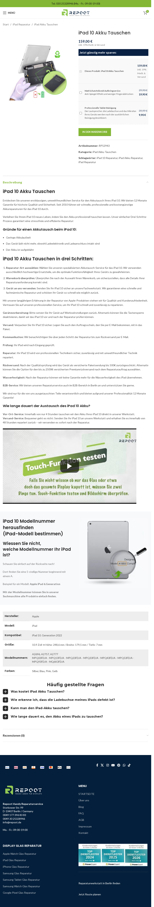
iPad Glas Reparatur (14, 860)
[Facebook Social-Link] (97, 765)
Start (6, 24)
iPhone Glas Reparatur (16, 866)
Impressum (85, 826)
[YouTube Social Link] (113, 765)
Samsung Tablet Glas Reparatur (21, 879)
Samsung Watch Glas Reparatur (21, 886)
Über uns (84, 800)
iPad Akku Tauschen (46, 24)
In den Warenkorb (94, 131)
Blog (81, 806)
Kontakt (83, 832)
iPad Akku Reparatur (131, 158)
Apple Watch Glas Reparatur (19, 853)
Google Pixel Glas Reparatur (19, 892)
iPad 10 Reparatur (107, 158)
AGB (81, 819)
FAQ (81, 813)
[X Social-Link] (102, 765)
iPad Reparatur (21, 24)
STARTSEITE (86, 793)
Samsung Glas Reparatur (17, 873)
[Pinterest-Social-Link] (119, 765)
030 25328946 (64, 3)
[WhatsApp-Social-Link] (124, 765)
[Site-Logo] (75, 12)
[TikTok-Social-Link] (129, 765)
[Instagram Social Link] (107, 765)
